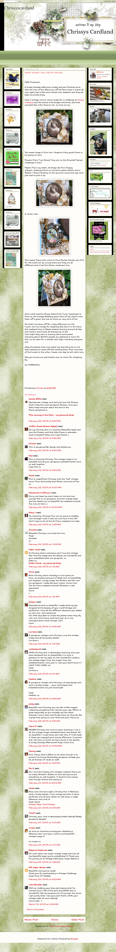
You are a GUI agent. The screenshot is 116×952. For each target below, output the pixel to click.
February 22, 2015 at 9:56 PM (45, 470)
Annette (33, 530)
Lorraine (33, 632)
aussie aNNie (35, 399)
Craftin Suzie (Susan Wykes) (43, 426)
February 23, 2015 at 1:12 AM (44, 566)
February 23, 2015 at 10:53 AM (45, 746)
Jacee (31, 788)
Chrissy (101, 72)
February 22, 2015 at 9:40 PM (45, 450)
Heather (32, 679)
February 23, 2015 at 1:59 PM (44, 763)
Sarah (32, 475)
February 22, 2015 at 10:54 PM (45, 507)
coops (32, 828)
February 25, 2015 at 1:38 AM (44, 862)
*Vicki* (32, 813)
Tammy (32, 751)
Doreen (32, 443)
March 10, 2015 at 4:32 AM (43, 904)
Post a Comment (35, 909)
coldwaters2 (35, 649)
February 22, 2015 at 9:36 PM (45, 438)
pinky (31, 704)
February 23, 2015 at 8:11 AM (44, 674)
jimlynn (32, 602)
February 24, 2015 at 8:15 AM (44, 808)
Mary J (32, 512)
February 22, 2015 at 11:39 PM (45, 524)
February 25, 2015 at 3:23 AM (45, 879)
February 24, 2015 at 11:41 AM (44, 845)
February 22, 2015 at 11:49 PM (45, 544)
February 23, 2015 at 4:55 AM (45, 626)
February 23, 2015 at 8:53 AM (45, 698)
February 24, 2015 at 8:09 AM (45, 783)
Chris (31, 572)
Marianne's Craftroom (40, 493)
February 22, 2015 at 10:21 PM (45, 487)
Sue (31, 456)
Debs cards (34, 549)
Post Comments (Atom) (61, 926)
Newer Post (31, 919)
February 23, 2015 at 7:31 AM (44, 644)
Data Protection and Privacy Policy (100, 252)
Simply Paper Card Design (42, 804)
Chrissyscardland (19, 8)
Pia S (31, 768)
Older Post (77, 919)
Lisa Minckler (35, 884)
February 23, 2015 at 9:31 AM (44, 721)
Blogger (74, 939)
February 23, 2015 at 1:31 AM (44, 596)
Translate (103, 165)
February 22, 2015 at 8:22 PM (45, 421)
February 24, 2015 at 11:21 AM (44, 822)
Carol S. (33, 726)
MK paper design (37, 867)
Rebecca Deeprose (38, 850)
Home (54, 919)
